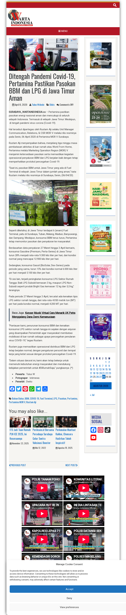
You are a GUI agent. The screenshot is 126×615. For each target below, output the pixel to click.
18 (94, 373)
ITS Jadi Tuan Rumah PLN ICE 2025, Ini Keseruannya (20, 434)
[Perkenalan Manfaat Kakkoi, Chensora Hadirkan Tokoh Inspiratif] (66, 421)
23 (109, 373)
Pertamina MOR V (17, 402)
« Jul (92, 395)
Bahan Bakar (18, 398)
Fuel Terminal (46, 398)
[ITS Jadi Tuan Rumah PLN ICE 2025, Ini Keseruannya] (20, 421)
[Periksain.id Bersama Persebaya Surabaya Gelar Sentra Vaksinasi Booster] (43, 421)
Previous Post (18, 465)
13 (100, 369)
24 (91, 376)
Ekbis (52, 104)
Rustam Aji (31, 402)
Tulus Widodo (38, 104)
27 (100, 376)
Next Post (70, 465)
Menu (64, 31)
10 (91, 369)
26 (97, 376)
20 (100, 373)
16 (109, 369)
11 (94, 369)
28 (103, 376)
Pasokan (62, 398)
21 (103, 373)
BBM (27, 398)
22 (106, 373)
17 (91, 373)
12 (97, 369)
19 (97, 373)
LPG (55, 398)
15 (106, 369)
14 (103, 369)
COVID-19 (34, 398)
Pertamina (72, 398)
